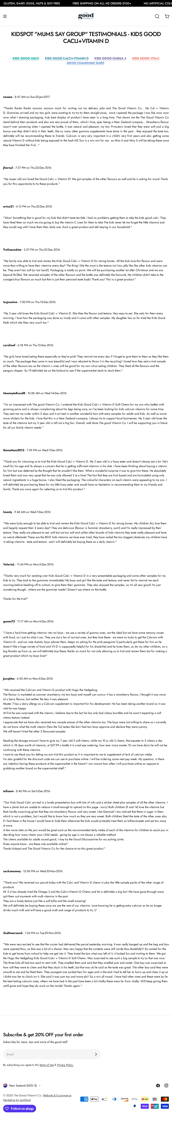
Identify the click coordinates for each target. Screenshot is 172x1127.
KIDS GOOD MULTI (26, 58)
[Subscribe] (95, 1054)
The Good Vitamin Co (27, 1095)
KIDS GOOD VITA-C (145, 58)
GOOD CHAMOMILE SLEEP (85, 63)
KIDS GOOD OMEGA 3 (110, 58)
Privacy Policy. (65, 1065)
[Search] (157, 16)
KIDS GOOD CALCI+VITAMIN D (67, 58)
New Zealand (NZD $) (23, 1085)
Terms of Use (46, 1065)
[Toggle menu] (5, 16)
